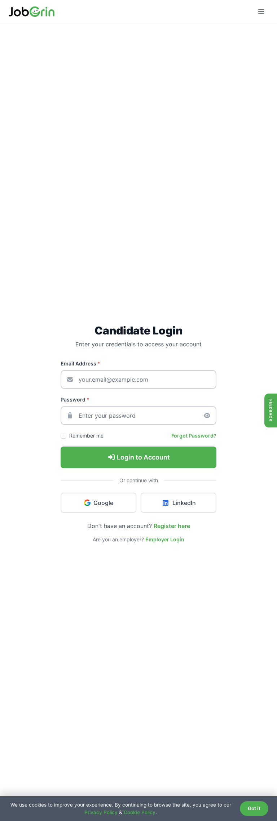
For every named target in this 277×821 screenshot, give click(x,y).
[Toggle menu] (261, 11)
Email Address (80, 363)
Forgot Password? (193, 435)
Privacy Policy (101, 812)
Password (75, 399)
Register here (172, 525)
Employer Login (164, 539)
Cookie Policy (139, 812)
